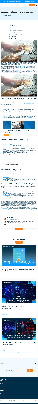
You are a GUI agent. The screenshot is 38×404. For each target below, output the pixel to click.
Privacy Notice (29, 400)
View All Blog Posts (19, 352)
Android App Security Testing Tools (15, 30)
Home (2, 23)
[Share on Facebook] (13, 38)
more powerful (30, 117)
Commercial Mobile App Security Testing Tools (17, 34)
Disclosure (36, 400)
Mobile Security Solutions (6, 15)
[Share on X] (11, 38)
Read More (6, 134)
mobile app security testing (22, 66)
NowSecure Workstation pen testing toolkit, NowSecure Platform (21, 70)
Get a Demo (32, 5)
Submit (30, 370)
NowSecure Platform (4, 208)
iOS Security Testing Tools (14, 32)
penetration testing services (30, 103)
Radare (19, 71)
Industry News (5, 267)
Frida (16, 71)
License (22, 400)
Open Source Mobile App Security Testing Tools (17, 28)
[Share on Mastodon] (15, 38)
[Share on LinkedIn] (9, 38)
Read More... (4, 276)
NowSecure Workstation (6, 207)
